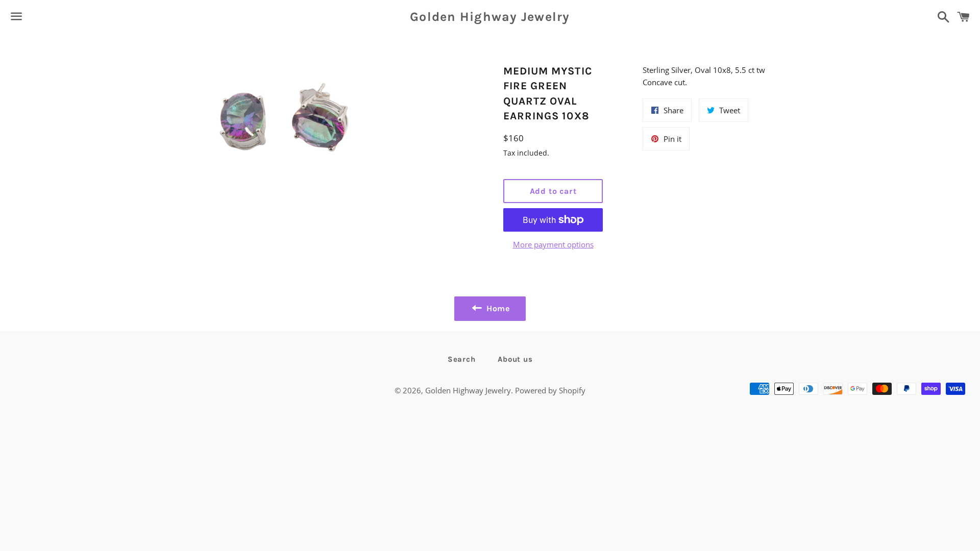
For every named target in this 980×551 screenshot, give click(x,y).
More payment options (553, 244)
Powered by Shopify (550, 390)
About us (515, 359)
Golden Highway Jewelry (490, 16)
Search (462, 359)
